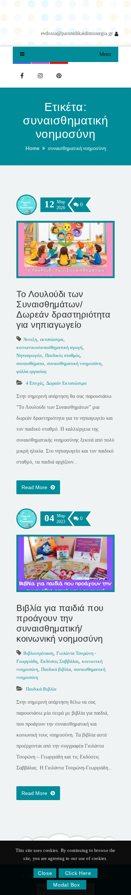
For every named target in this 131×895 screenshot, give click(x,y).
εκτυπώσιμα (51, 339)
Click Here (78, 873)
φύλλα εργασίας (31, 371)
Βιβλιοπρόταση (38, 653)
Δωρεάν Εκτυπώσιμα (66, 383)
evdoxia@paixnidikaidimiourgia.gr (77, 33)
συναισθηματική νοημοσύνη (77, 148)
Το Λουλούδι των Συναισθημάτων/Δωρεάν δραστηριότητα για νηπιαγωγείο (63, 309)
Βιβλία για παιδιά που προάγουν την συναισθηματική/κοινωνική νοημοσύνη (60, 623)
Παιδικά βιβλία (56, 669)
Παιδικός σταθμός (62, 355)
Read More (35, 487)
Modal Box (66, 885)
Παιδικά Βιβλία (41, 689)
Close (45, 873)
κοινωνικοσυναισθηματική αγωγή (49, 347)
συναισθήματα (30, 363)
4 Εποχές (34, 383)
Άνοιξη (30, 339)
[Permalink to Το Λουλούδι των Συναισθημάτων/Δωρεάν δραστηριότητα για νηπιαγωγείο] (65, 274)
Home (32, 148)
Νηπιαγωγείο (29, 355)
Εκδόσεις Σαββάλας (59, 661)
